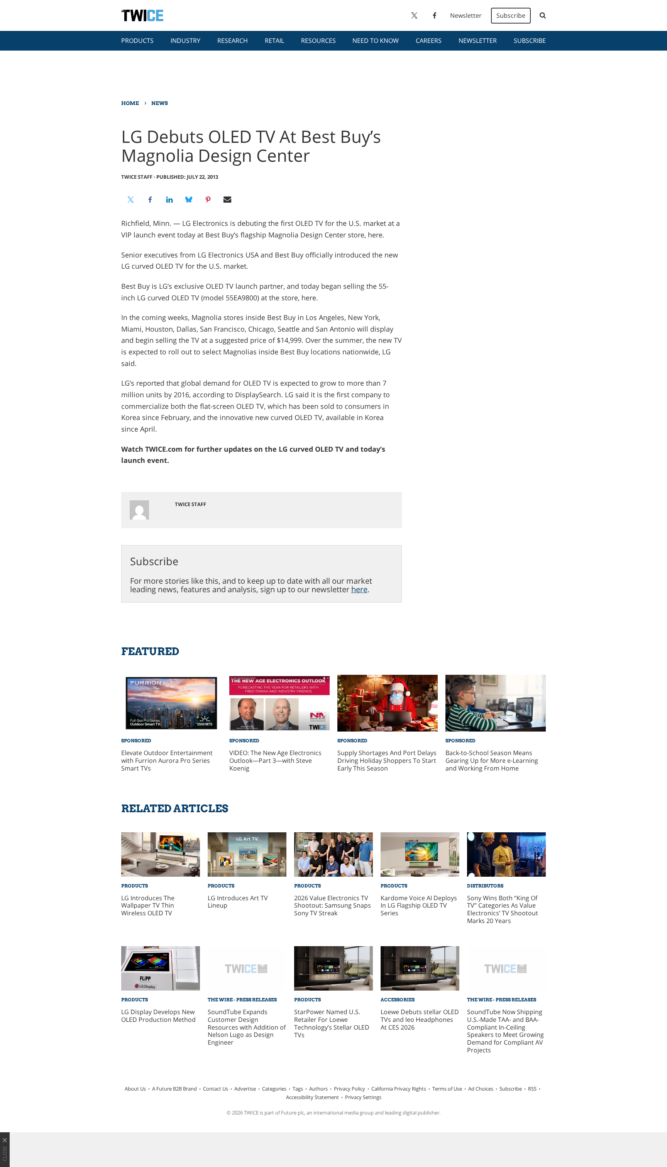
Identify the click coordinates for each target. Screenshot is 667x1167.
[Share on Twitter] (131, 199)
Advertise (245, 1088)
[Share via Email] (227, 199)
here (359, 589)
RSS (532, 1088)
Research (232, 40)
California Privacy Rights (398, 1088)
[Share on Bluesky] (188, 199)
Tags (298, 1088)
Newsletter (466, 15)
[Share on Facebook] (150, 199)
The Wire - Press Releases (242, 1000)
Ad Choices (480, 1088)
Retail (274, 40)
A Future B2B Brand (174, 1088)
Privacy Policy (349, 1088)
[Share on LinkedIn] (169, 199)
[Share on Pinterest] (208, 199)
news (159, 103)
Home (130, 103)
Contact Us (215, 1088)
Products (137, 40)
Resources (318, 40)
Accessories (398, 1000)
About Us (135, 1088)
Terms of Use (447, 1088)
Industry (185, 40)
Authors (318, 1088)
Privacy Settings (363, 1097)
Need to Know (375, 40)
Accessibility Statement (312, 1097)
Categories (274, 1088)
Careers (429, 40)
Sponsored (136, 741)
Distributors (485, 886)
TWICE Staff (136, 176)
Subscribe (510, 15)
